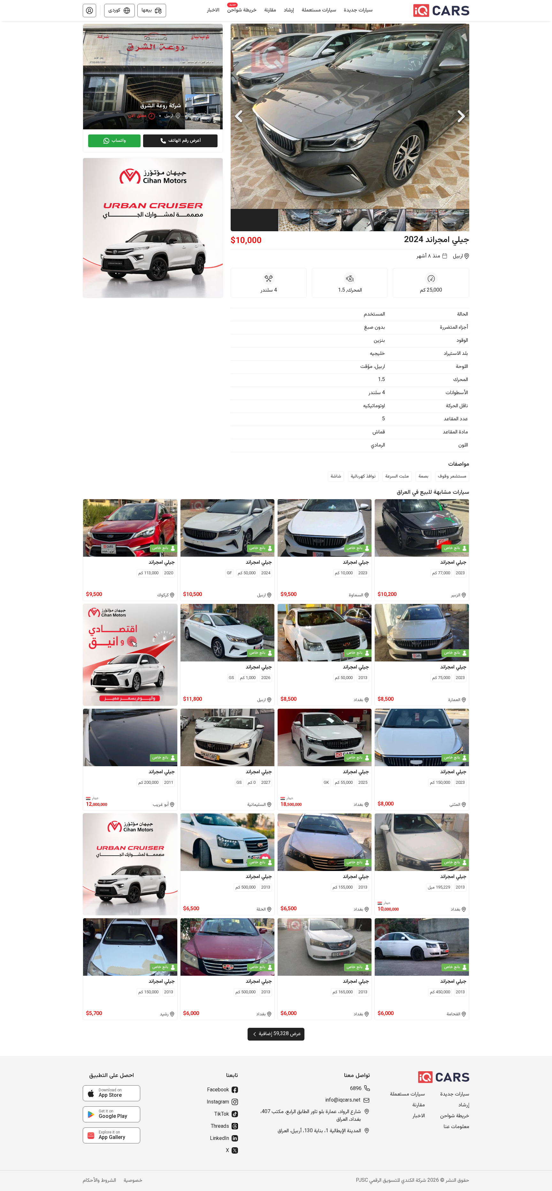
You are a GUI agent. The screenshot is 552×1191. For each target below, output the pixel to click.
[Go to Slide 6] (294, 220)
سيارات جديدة (454, 1094)
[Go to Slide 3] (389, 220)
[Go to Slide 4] (357, 220)
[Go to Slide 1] (453, 220)
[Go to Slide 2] (421, 220)
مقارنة (418, 1105)
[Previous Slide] (239, 116)
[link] (111, 1093)
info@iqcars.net (342, 1100)
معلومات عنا (456, 1127)
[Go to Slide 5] (325, 220)
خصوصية (133, 1181)
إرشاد (463, 1105)
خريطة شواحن (454, 1116)
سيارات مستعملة (407, 1094)
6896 (356, 1089)
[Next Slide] (461, 116)
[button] (89, 10)
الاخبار (418, 1116)
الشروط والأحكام (99, 1181)
